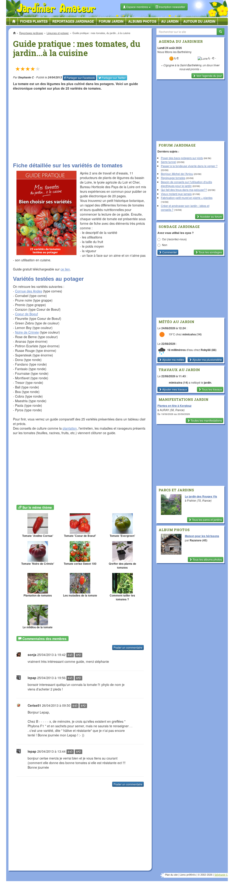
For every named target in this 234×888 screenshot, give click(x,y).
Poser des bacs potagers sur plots (182, 158)
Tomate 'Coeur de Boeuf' (80, 536)
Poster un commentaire (128, 647)
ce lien (65, 269)
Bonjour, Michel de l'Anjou (177, 174)
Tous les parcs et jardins (206, 520)
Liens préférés (188, 874)
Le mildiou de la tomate (38, 627)
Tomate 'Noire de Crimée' (37, 564)
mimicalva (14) (192, 334)
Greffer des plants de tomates (122, 566)
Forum (111, 21)
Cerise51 (34, 705)
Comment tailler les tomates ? (122, 597)
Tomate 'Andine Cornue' (37, 536)
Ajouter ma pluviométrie (207, 359)
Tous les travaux (211, 389)
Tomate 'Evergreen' (122, 536)
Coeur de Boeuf (26, 314)
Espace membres (137, 7)
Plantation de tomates (38, 595)
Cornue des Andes (28, 291)
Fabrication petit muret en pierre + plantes (187, 198)
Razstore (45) (198, 540)
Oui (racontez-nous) (174, 239)
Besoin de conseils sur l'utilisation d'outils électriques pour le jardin (186, 184)
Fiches (34, 21)
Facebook (80, 78)
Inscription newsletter (171, 7)
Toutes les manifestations (206, 420)
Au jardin (169, 21)
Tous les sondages (210, 252)
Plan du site (171, 874)
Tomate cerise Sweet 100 (80, 564)
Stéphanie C (221, 874)
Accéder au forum (210, 216)
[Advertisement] (80, 126)
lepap (32, 677)
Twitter (114, 78)
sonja (32, 654)
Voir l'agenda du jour (209, 76)
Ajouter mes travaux (174, 389)
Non (164, 245)
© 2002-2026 (205, 874)
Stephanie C (26, 77)
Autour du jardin (199, 21)
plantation (70, 428)
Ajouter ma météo (173, 359)
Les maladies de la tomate (80, 595)
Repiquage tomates (173, 178)
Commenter (169, 252)
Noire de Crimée (27, 332)
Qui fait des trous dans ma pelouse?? (184, 190)
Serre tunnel (168, 162)
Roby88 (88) (208, 350)
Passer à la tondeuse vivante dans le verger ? (189, 166)
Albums (142, 21)
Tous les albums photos (207, 559)
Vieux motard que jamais (176, 194)
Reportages (73, 21)
